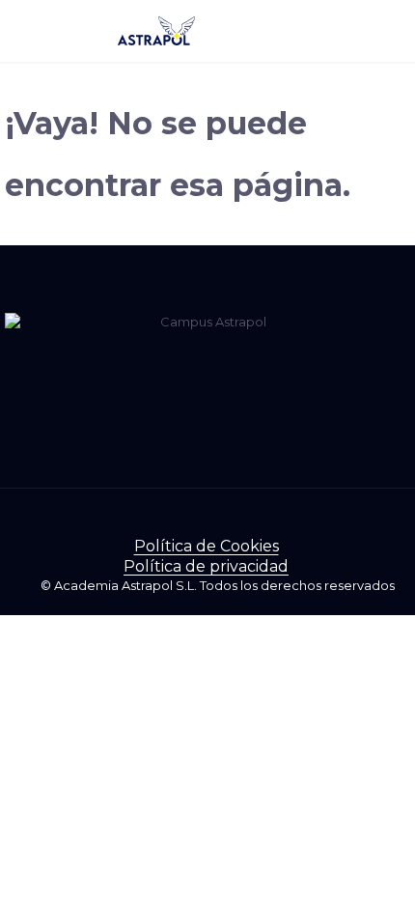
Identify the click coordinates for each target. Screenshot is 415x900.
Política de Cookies (206, 546)
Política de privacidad (206, 566)
